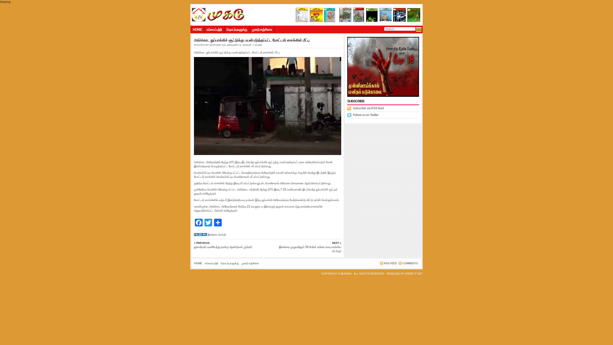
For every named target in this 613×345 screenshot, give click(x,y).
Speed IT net (414, 273)
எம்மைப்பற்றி (214, 29)
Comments (410, 263)
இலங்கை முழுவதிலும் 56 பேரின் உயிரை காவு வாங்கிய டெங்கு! (310, 247)
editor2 (215, 45)
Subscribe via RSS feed (368, 108)
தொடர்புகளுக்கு (237, 29)
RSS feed (390, 263)
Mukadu (346, 273)
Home (197, 29)
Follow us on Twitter (366, 115)
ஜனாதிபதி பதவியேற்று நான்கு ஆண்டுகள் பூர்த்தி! (223, 245)
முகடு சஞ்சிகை (262, 29)
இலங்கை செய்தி (217, 234)
